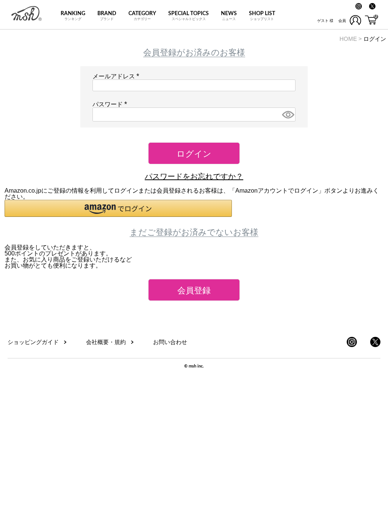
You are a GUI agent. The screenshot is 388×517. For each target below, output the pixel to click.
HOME (348, 39)
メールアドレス (117, 76)
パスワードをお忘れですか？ (194, 176)
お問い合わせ (170, 342)
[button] (118, 208)
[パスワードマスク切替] (287, 114)
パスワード (111, 104)
